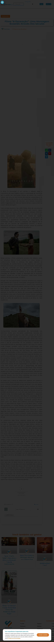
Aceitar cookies (43, 635)
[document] (27, 321)
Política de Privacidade (14, 638)
